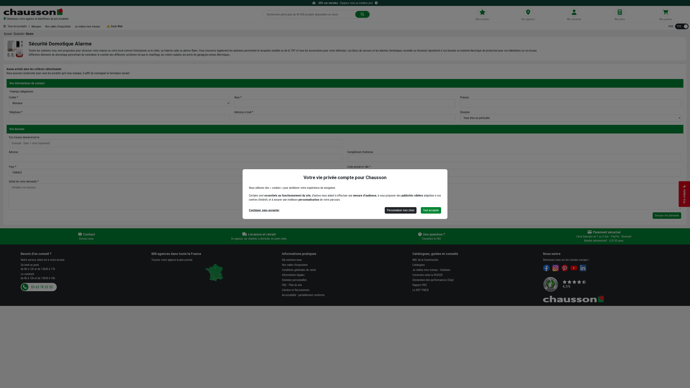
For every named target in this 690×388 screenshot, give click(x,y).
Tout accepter (431, 210)
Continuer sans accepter (264, 210)
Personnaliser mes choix (400, 210)
